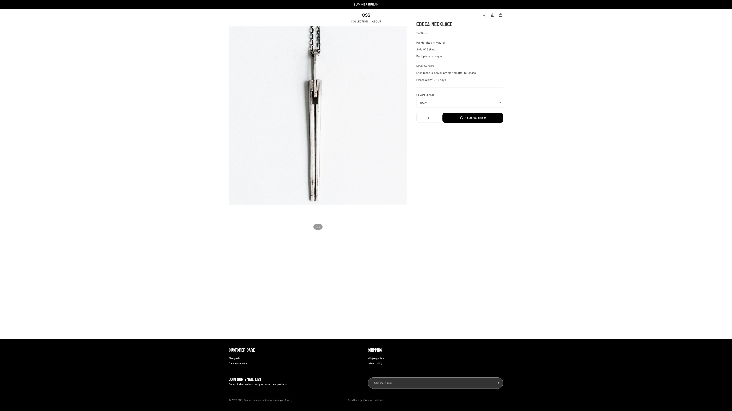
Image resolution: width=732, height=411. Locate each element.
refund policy (375, 363)
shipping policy (376, 358)
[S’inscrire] (498, 383)
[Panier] (500, 15)
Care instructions (238, 363)
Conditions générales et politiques (366, 400)
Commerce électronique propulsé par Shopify (268, 400)
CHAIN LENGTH (426, 94)
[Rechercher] (484, 15)
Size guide (234, 358)
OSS (240, 400)
